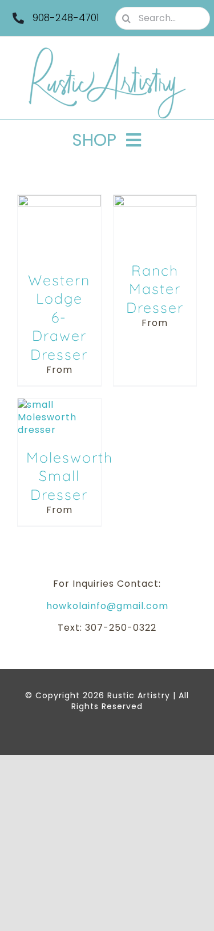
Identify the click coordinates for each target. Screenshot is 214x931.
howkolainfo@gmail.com (107, 605)
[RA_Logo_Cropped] (107, 51)
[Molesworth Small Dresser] (59, 404)
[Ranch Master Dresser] (155, 201)
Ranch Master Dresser (155, 288)
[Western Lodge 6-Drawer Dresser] (59, 201)
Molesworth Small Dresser (69, 475)
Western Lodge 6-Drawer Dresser (59, 317)
